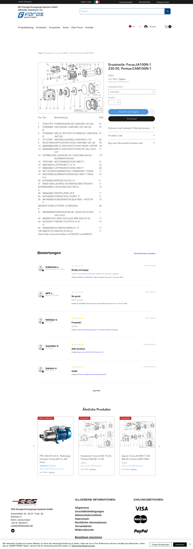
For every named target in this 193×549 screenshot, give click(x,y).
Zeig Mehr (96, 391)
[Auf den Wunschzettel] (152, 112)
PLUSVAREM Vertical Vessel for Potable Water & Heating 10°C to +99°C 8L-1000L (102, 303)
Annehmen (179, 544)
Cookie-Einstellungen (160, 544)
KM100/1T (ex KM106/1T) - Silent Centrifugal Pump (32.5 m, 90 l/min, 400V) (100, 277)
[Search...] (167, 11)
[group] (96, 446)
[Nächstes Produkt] (159, 446)
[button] (168, 26)
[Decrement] (110, 102)
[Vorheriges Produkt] (33, 446)
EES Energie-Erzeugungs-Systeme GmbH (32, 509)
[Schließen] (189, 544)
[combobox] (131, 91)
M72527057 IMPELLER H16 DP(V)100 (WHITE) (91, 374)
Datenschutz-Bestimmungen (83, 545)
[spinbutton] (114, 102)
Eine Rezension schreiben (145, 253)
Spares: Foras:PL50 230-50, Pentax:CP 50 (90, 352)
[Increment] (118, 102)
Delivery (122, 79)
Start (40, 53)
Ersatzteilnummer (116, 87)
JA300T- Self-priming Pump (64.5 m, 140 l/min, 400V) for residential (97, 330)
